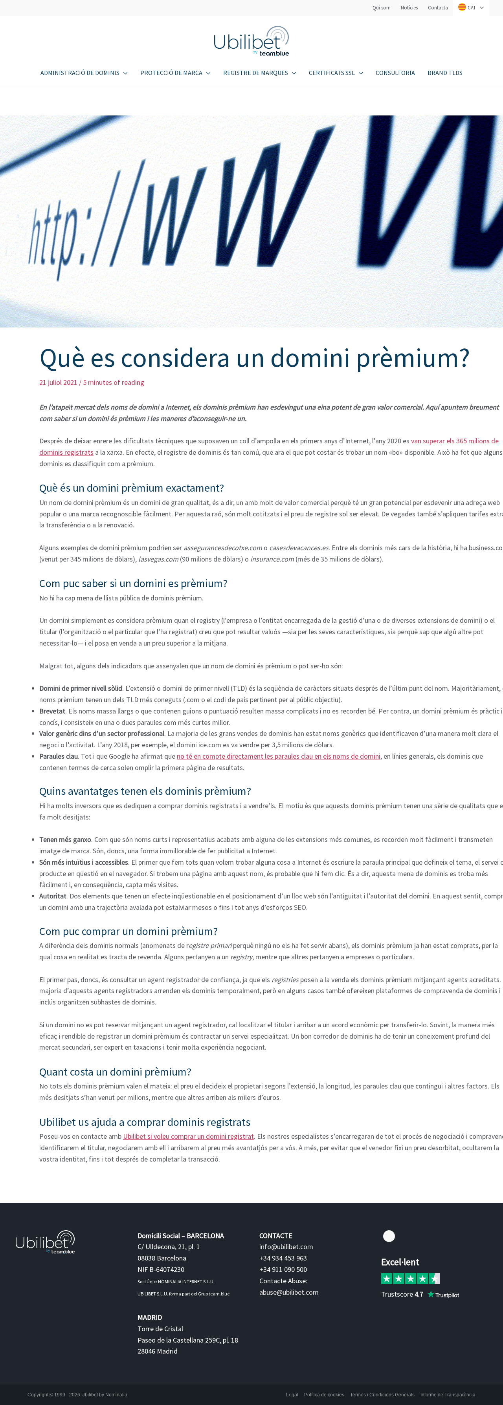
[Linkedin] (389, 1236)
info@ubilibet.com (286, 1246)
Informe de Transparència (447, 1395)
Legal (292, 1395)
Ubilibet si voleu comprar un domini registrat (188, 1136)
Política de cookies (324, 1395)
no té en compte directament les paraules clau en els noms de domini (278, 756)
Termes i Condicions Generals (382, 1395)
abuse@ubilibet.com (289, 1292)
